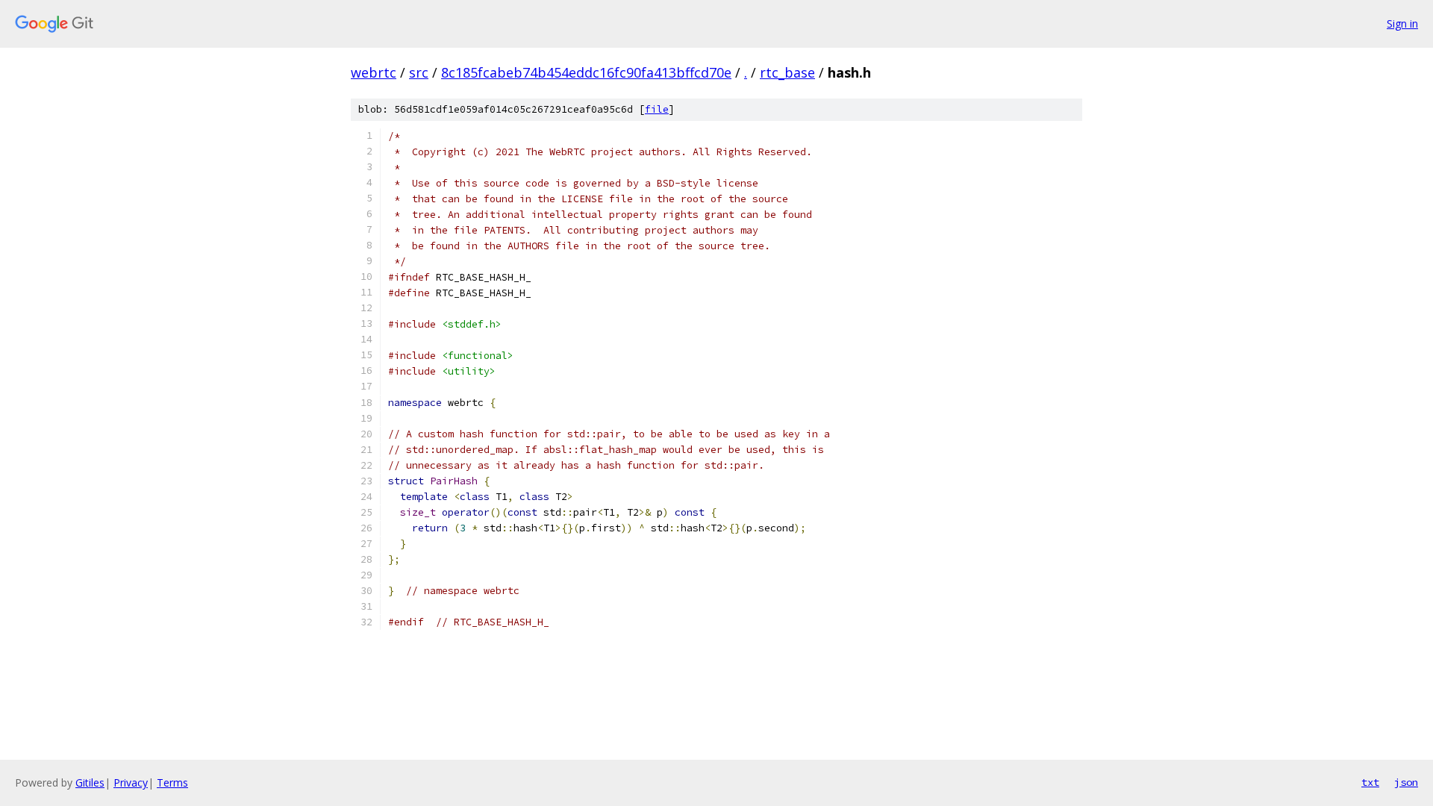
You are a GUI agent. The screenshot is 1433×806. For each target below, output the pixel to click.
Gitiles (89, 782)
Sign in (1402, 23)
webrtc (373, 72)
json (1406, 782)
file (657, 109)
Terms (172, 782)
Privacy (130, 782)
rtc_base (787, 72)
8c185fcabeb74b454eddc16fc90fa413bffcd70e (586, 72)
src (418, 72)
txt (1370, 782)
